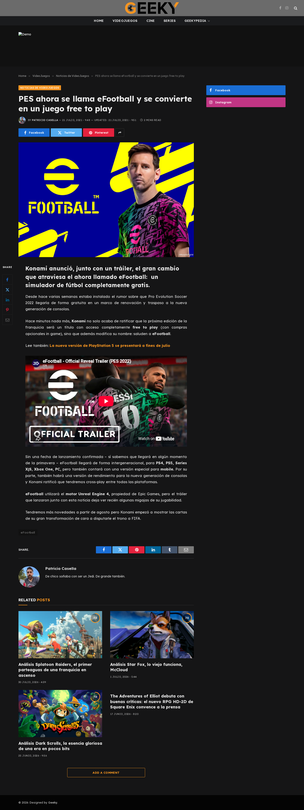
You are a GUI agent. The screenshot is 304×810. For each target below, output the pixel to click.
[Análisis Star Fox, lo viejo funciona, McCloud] (152, 634)
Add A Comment (106, 772)
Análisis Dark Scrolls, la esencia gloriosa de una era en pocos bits (60, 746)
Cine (150, 21)
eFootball (28, 532)
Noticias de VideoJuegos (39, 87)
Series (170, 21)
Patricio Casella (45, 120)
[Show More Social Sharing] (119, 132)
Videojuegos (125, 21)
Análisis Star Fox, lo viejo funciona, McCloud (146, 667)
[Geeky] (152, 8)
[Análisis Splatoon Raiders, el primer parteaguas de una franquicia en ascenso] (60, 634)
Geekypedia (195, 21)
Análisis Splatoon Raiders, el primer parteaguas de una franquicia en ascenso (55, 670)
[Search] (295, 8)
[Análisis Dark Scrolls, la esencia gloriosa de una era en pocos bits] (60, 713)
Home (99, 21)
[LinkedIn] (7, 300)
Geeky (52, 802)
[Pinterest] (7, 310)
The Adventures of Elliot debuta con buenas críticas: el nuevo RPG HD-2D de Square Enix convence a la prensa (151, 701)
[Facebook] (7, 280)
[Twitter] (7, 290)
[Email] (7, 320)
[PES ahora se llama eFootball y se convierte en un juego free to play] (106, 199)
